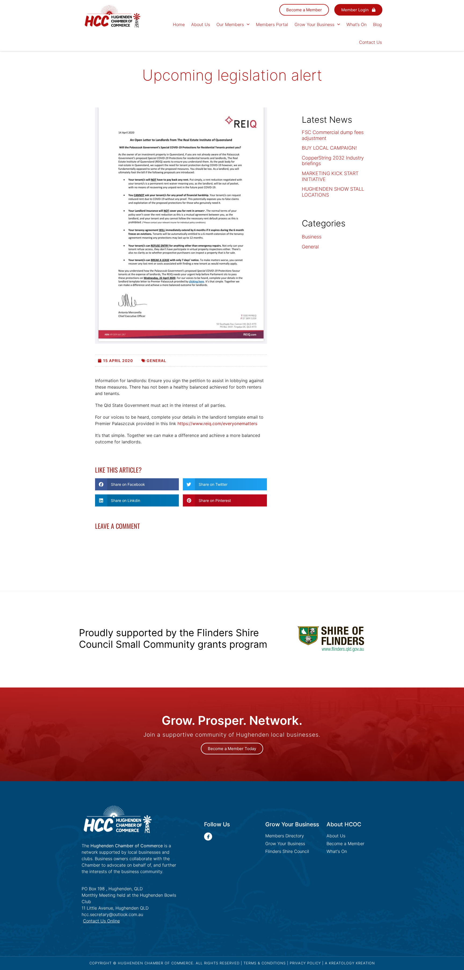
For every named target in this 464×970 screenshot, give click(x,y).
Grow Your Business (314, 24)
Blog (377, 24)
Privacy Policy (305, 963)
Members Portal (272, 24)
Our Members (230, 24)
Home (179, 24)
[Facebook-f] (208, 837)
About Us (200, 24)
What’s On (356, 24)
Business (311, 237)
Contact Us (370, 42)
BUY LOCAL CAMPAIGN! (329, 148)
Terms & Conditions (265, 963)
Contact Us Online (101, 921)
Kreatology (341, 963)
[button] (137, 484)
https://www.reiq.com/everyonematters (217, 423)
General (156, 360)
